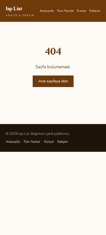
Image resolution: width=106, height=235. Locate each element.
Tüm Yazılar (65, 11)
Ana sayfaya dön (53, 81)
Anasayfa (47, 11)
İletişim (94, 11)
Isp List (20, 11)
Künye (81, 11)
